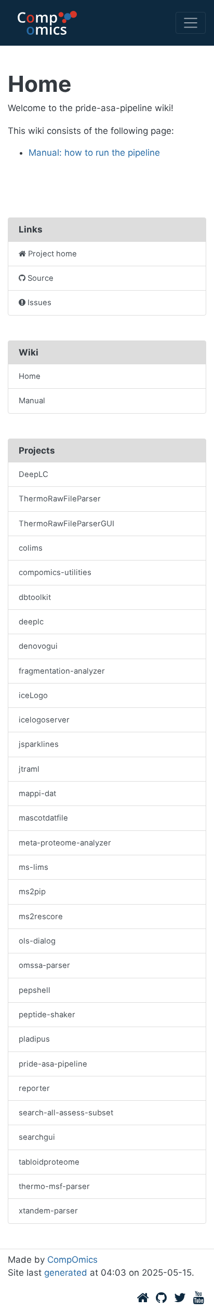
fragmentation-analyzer (62, 671)
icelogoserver (44, 720)
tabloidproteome (49, 1162)
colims (31, 548)
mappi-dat (37, 793)
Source (41, 278)
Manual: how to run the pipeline (94, 152)
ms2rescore (41, 916)
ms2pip (32, 891)
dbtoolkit (35, 597)
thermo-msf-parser (54, 1186)
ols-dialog (37, 941)
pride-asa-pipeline (53, 1064)
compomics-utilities (55, 572)
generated (65, 1272)
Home (30, 376)
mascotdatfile (43, 818)
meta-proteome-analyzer (65, 843)
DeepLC (33, 474)
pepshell (34, 990)
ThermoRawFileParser (60, 498)
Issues (39, 302)
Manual (32, 400)
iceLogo (33, 695)
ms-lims (33, 867)
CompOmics (72, 1259)
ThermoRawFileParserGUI (66, 523)
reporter (34, 1088)
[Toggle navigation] (191, 23)
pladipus (34, 1039)
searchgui (37, 1137)
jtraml (29, 769)
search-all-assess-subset (66, 1112)
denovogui (38, 646)
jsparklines (39, 744)
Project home (52, 253)
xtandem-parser (48, 1211)
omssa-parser (44, 965)
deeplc (31, 621)
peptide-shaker (47, 1014)
